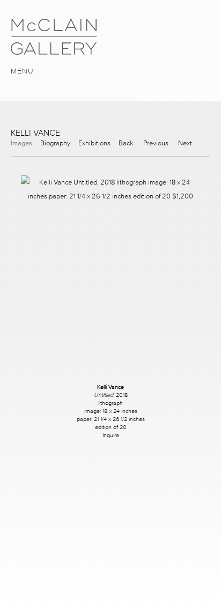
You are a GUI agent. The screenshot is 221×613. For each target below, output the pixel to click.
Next (185, 143)
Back (126, 143)
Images (21, 143)
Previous (155, 143)
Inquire (110, 435)
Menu (22, 71)
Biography (55, 143)
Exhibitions (94, 143)
